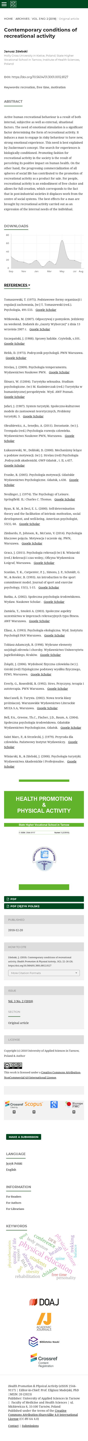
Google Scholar (46, 310)
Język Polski (14, 1163)
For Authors (13, 1203)
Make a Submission (23, 1137)
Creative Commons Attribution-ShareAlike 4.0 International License (43, 1415)
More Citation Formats (26, 973)
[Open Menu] (4, 4)
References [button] (16, 285)
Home (8, 18)
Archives (22, 18)
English (11, 1170)
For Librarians (15, 1209)
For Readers (13, 1196)
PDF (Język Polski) (24, 906)
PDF (13, 899)
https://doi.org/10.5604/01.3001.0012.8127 (40, 77)
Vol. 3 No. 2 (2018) (44, 18)
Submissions (30, 1426)
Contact (13, 1426)
